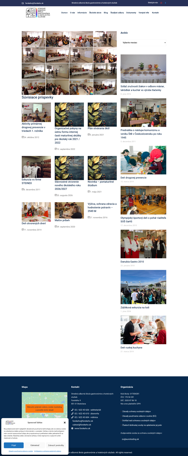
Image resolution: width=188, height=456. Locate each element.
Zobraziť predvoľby (56, 445)
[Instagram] (161, 2)
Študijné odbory (117, 12)
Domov (64, 12)
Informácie (82, 12)
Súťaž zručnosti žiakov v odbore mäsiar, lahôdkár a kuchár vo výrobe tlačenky (142, 88)
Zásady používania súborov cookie (21, 451)
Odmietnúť (34, 445)
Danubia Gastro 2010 (132, 262)
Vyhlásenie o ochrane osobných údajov (47, 451)
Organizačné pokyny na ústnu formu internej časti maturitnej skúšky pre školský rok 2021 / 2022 (68, 136)
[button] (64, 422)
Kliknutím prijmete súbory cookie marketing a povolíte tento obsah (44, 408)
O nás (72, 12)
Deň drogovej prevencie (133, 178)
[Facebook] (165, 2)
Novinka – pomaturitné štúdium (101, 183)
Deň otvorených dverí (34, 223)
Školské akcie (95, 12)
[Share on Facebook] (42, 44)
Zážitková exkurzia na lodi (135, 307)
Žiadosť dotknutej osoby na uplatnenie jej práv (142, 425)
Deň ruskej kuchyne (131, 347)
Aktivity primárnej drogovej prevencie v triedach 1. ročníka (33, 127)
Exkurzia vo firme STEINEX (31, 181)
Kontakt (155, 12)
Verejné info (144, 12)
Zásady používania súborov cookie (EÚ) (139, 416)
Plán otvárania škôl (98, 128)
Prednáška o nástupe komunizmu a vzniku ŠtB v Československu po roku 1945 (141, 133)
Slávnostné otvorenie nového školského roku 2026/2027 (68, 185)
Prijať (14, 445)
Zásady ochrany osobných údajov (136, 411)
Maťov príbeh (62, 220)
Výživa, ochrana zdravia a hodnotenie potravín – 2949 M (102, 207)
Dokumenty (131, 12)
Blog (106, 12)
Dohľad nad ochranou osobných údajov (139, 420)
